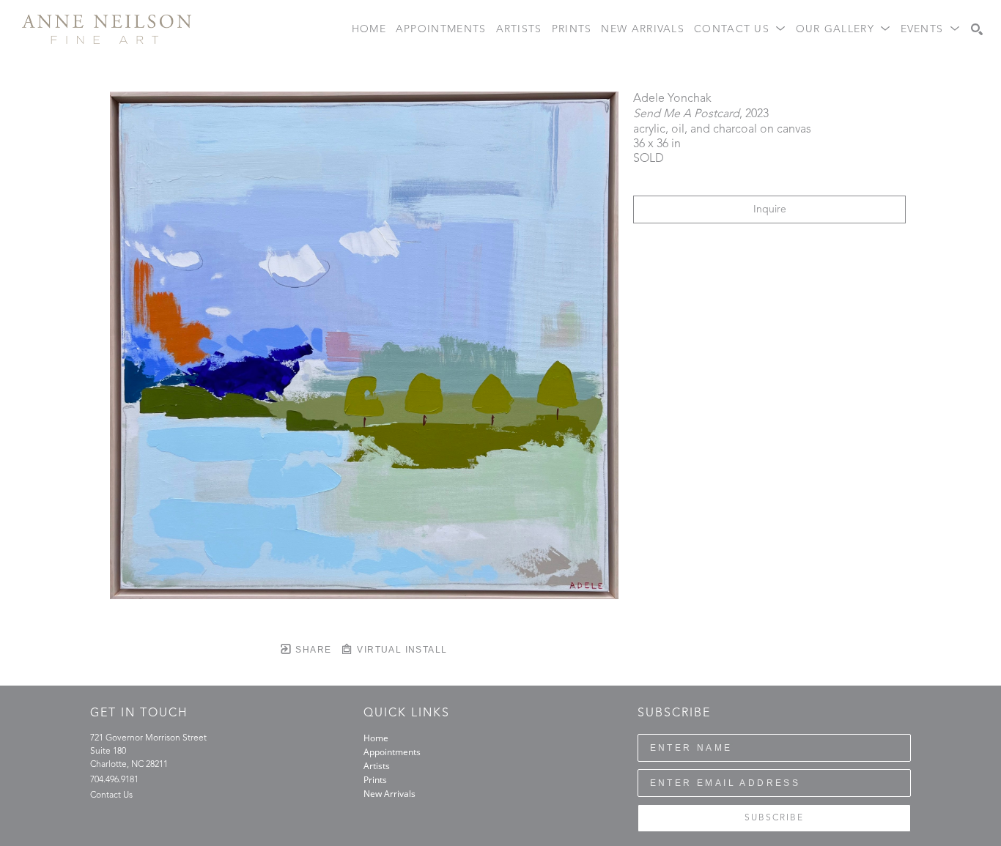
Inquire (769, 209)
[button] (740, 29)
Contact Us (111, 795)
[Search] (977, 29)
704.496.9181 (114, 780)
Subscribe (774, 818)
